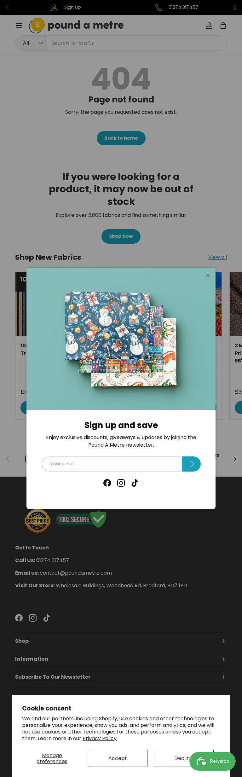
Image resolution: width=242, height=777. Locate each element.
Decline (183, 758)
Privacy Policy (100, 738)
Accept (117, 758)
